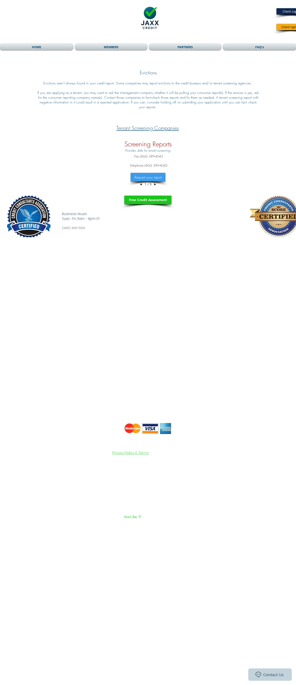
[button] (111, 47)
